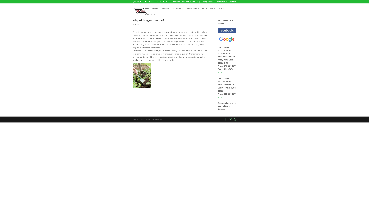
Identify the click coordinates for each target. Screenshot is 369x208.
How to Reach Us (221, 2)
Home (147, 8)
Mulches (155, 8)
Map (220, 72)
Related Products (216, 8)
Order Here (232, 2)
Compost (165, 8)
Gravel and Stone (191, 8)
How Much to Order (188, 2)
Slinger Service (150, 14)
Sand (203, 8)
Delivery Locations (208, 2)
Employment (176, 2)
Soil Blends (177, 8)
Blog (198, 2)
